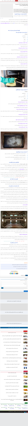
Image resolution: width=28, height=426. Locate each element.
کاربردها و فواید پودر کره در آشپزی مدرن (12, 376)
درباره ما (25, 411)
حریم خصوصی (15, 411)
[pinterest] (27, 412)
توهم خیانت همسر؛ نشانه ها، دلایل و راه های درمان (12, 382)
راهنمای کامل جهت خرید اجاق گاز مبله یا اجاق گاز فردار (19, 266)
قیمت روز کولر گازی (24, 408)
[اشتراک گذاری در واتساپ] (11, 273)
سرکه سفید (26, 199)
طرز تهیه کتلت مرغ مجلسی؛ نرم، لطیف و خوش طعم (12, 389)
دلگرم (14, 23)
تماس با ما (23, 411)
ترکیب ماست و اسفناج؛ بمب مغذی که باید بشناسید (12, 392)
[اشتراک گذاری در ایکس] (17, 273)
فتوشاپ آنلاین (10, 411)
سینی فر (24, 275)
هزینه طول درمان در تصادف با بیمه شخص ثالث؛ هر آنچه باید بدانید (12, 379)
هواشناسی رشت (12, 408)
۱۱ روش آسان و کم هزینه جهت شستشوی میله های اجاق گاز (19, 264)
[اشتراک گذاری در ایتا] (14, 273)
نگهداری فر (22, 275)
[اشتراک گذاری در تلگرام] (15, 273)
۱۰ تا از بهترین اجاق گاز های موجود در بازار (21, 268)
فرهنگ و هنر (19, 405)
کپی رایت (18, 411)
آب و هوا (12, 411)
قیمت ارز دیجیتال (11, 405)
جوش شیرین (24, 35)
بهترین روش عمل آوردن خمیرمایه (12, 372)
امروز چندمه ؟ (25, 405)
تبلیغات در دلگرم (20, 411)
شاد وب (20, 408)
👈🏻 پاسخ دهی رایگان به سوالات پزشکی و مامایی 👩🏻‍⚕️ (14, 327)
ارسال (2, 287)
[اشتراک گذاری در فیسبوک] (12, 273)
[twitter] (24, 412)
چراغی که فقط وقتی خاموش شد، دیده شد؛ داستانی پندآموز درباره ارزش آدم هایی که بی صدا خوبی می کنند (12, 400)
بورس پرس (5, 405)
